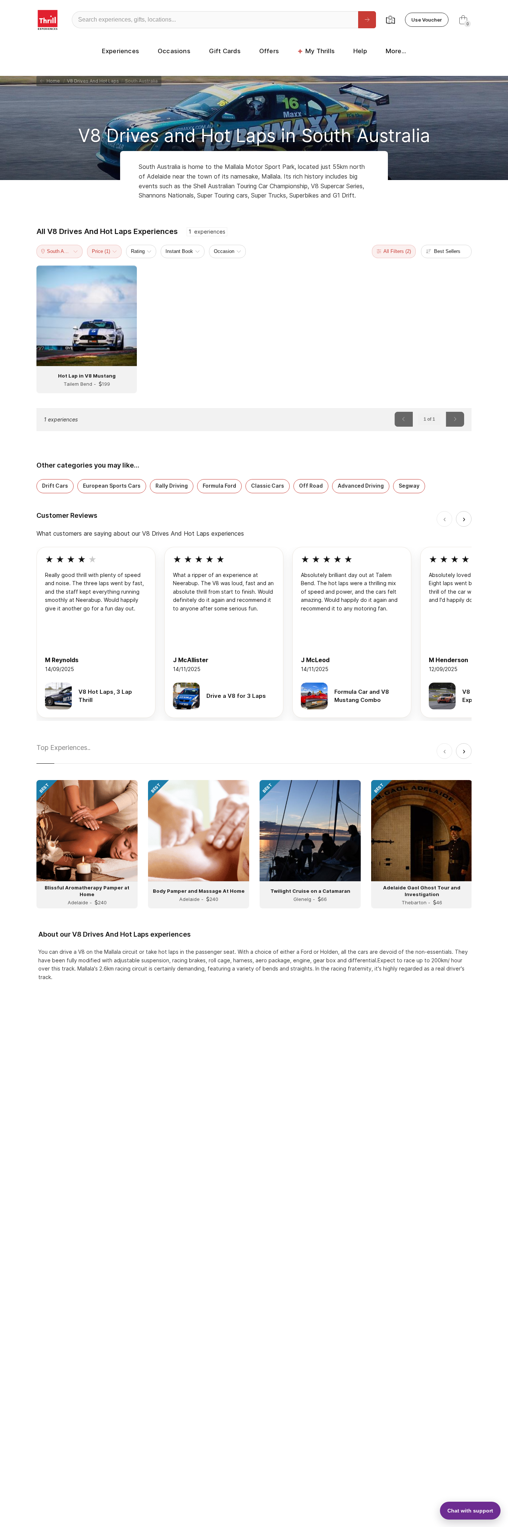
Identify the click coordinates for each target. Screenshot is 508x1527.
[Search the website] (367, 19)
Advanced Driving (361, 485)
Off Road (311, 485)
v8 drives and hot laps (93, 81)
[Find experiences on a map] (390, 19)
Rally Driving (171, 485)
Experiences (120, 51)
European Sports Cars (112, 485)
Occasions (174, 51)
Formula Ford (219, 485)
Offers (269, 51)
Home (52, 81)
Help (360, 51)
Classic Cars (267, 485)
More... (396, 51)
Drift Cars (55, 485)
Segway (409, 485)
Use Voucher (426, 20)
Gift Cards (225, 51)
